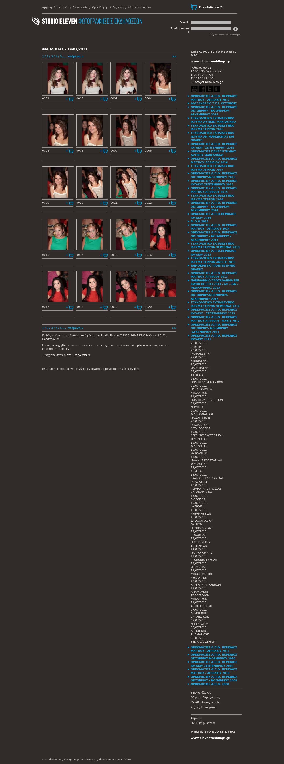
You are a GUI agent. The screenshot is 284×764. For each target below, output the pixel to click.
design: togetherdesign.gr (80, 759)
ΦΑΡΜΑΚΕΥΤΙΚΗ (201, 353)
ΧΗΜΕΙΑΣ (197, 471)
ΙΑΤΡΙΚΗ (196, 346)
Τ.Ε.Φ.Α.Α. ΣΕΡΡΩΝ (203, 641)
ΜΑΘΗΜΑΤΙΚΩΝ (201, 513)
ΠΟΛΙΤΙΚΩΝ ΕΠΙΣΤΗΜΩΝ (207, 400)
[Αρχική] (87, 32)
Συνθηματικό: (180, 30)
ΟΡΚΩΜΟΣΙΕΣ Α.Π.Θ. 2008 (210, 684)
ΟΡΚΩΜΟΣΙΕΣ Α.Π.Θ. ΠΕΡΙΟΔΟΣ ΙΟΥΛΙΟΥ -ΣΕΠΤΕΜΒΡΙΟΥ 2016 (214, 146)
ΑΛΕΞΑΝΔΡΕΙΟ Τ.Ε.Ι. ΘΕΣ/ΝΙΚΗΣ (214, 103)
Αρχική (47, 7)
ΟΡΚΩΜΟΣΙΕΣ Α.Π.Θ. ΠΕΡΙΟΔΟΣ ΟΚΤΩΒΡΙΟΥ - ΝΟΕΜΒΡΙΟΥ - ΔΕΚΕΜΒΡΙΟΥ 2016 (214, 111)
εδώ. (68, 348)
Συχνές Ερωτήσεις (203, 707)
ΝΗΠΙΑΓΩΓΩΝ (200, 623)
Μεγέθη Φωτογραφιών (205, 702)
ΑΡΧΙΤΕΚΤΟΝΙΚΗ (201, 606)
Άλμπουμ (196, 718)
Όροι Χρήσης (100, 7)
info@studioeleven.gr (208, 82)
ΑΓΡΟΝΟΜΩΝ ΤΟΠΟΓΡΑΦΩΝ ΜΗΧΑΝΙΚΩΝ (200, 595)
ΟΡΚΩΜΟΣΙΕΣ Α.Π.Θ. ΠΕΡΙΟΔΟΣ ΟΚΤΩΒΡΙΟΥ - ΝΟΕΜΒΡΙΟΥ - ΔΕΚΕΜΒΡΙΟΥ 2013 (214, 236)
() (211, 7)
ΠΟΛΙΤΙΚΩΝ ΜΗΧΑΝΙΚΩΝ (207, 382)
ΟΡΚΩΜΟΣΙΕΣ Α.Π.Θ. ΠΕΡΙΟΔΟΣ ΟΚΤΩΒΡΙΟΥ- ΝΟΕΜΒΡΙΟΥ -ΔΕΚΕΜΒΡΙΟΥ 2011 (214, 328)
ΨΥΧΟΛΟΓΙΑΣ (199, 453)
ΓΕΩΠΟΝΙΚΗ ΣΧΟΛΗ (204, 559)
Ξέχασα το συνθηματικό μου (225, 34)
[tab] (216, 98)
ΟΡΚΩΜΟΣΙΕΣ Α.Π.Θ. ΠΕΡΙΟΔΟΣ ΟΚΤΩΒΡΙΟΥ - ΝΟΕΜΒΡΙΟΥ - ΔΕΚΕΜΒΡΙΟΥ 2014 (214, 206)
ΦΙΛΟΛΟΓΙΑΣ (199, 446)
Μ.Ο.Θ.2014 (199, 221)
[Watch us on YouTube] (194, 91)
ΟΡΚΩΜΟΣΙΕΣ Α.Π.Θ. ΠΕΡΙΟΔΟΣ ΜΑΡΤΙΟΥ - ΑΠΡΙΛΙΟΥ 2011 (214, 649)
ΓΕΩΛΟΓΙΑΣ (198, 535)
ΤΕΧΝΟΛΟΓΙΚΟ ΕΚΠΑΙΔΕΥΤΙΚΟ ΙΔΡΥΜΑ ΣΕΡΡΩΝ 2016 (212, 127)
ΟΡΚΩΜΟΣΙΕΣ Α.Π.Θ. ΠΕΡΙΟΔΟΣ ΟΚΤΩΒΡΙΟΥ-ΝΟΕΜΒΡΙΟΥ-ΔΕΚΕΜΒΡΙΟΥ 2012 (214, 295)
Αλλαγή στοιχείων (139, 7)
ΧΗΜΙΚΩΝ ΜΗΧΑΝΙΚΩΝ (206, 584)
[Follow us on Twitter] (209, 91)
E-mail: (184, 22)
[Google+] (216, 91)
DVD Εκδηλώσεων (203, 723)
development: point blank (115, 759)
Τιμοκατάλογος (201, 692)
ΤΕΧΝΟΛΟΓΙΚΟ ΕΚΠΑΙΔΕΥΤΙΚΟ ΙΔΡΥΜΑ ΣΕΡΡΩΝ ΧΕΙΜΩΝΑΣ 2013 (215, 245)
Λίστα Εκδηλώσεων (77, 355)
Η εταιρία (62, 7)
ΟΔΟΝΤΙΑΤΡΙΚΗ (201, 368)
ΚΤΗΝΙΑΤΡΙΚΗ (200, 360)
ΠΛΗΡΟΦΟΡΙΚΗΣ (201, 552)
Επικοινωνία (80, 7)
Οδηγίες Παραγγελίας (205, 697)
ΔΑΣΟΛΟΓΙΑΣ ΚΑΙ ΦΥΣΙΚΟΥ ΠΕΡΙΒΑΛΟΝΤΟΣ (202, 524)
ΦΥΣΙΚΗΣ (197, 506)
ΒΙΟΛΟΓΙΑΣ (198, 499)
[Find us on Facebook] (201, 91)
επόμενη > (76, 56)
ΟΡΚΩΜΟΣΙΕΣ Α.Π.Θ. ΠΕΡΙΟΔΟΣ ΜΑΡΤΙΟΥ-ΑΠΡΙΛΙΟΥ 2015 (214, 190)
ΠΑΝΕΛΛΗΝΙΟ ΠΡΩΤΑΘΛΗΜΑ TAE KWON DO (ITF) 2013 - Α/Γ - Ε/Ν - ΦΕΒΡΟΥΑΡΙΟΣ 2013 (215, 284)
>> (174, 56)
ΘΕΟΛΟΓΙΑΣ (198, 567)
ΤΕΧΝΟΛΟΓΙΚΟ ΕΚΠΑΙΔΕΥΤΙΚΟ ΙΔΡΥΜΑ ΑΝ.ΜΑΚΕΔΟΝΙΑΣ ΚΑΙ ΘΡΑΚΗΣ (212, 136)
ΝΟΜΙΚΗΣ (197, 407)
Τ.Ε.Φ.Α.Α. (197, 375)
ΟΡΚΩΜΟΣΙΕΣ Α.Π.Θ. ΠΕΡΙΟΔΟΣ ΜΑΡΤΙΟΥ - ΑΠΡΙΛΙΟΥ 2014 (214, 227)
